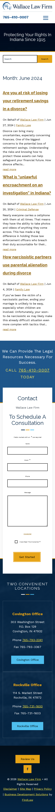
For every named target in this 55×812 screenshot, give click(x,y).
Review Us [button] (27, 759)
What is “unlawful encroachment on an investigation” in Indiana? (27, 185)
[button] (46, 18)
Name (27, 444)
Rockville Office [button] (27, 726)
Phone (27, 476)
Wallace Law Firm (32, 119)
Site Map (25, 788)
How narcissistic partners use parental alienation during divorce (27, 265)
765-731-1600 (32, 706)
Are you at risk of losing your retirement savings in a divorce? (25, 100)
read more (9, 169)
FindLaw (27, 800)
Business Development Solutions (26, 794)
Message (27, 492)
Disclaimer (27, 534)
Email (27, 460)
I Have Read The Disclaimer (30, 542)
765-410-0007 (16, 17)
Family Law (23, 125)
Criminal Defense (27, 209)
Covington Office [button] (27, 659)
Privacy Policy (43, 788)
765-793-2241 (32, 640)
